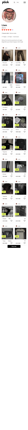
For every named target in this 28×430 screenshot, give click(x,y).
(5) (12, 30)
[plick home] (5, 2)
